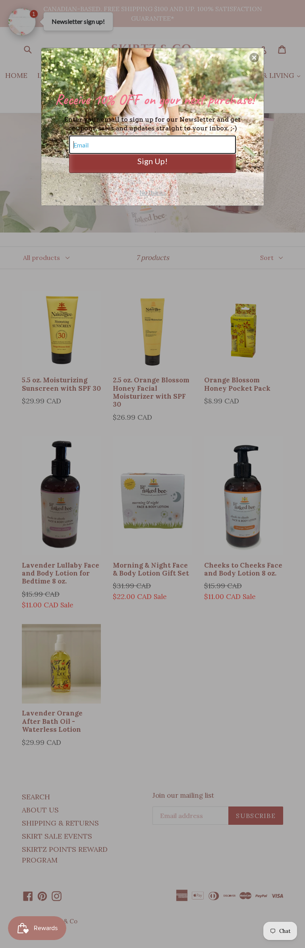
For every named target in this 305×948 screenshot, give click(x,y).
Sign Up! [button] (152, 161)
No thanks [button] (152, 192)
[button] (254, 57)
